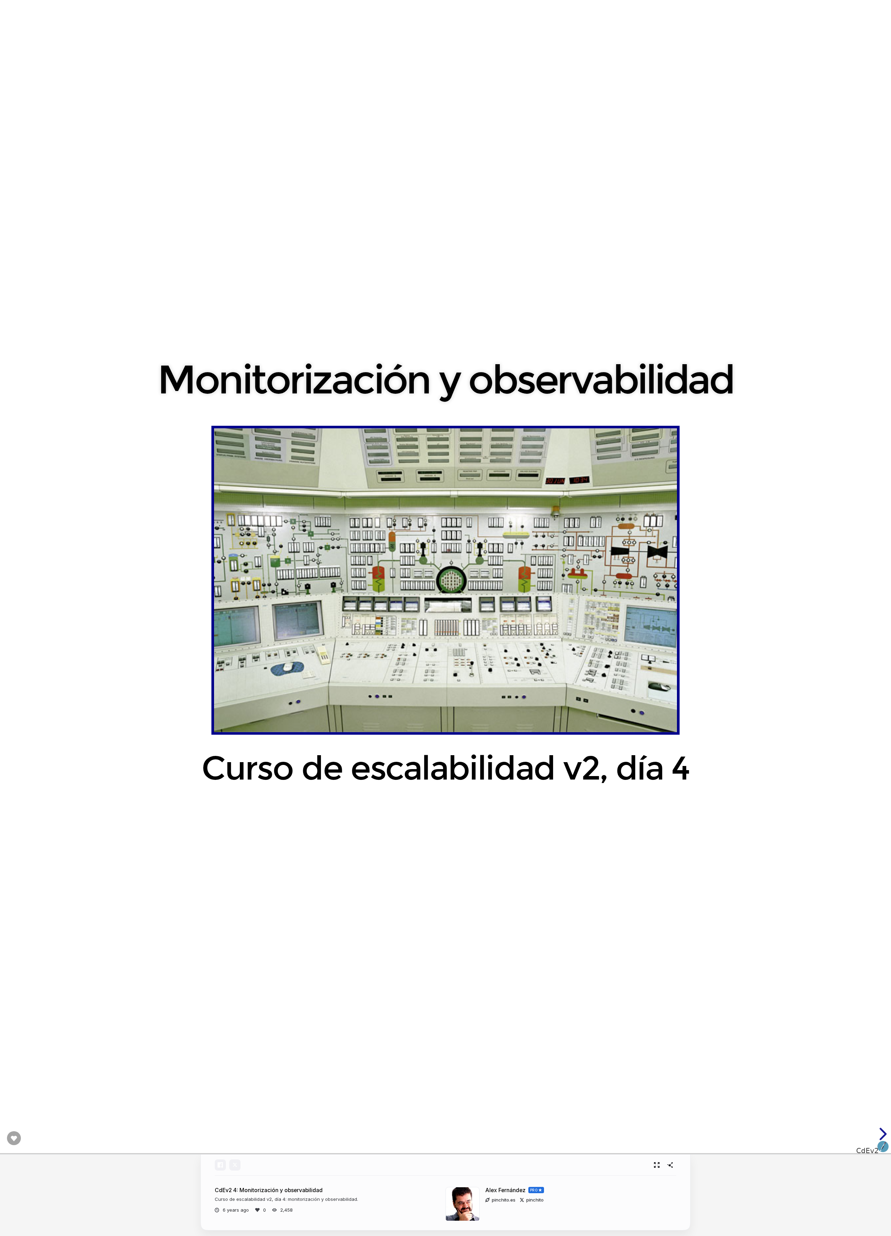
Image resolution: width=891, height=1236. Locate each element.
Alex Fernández (505, 1190)
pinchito (535, 1200)
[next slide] (882, 1134)
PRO (534, 1190)
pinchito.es (503, 1200)
